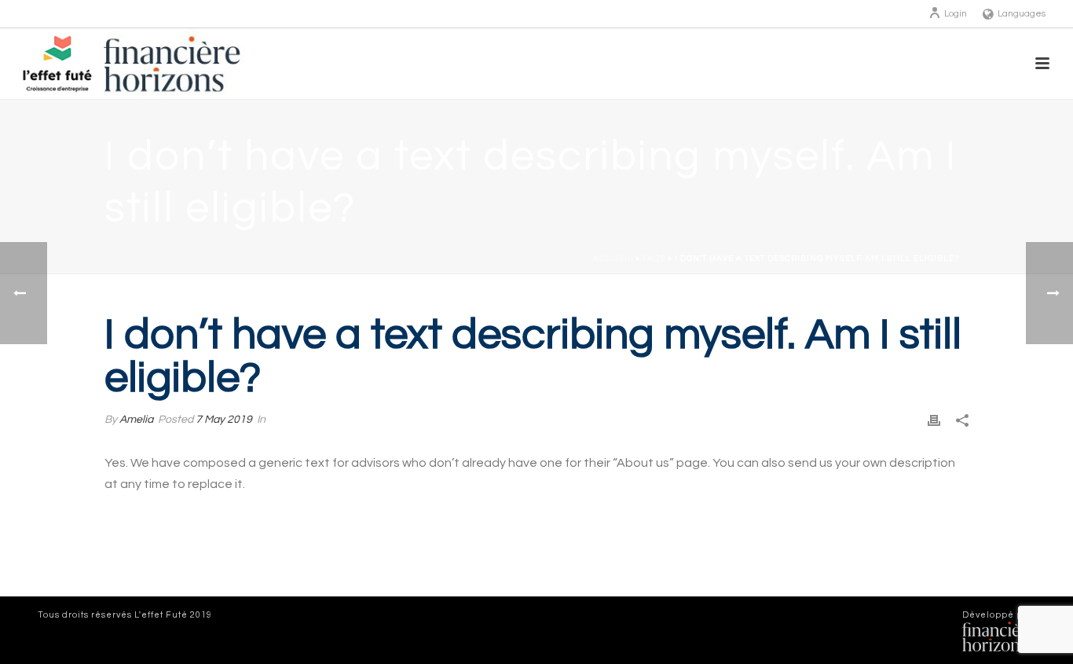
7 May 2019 (224, 419)
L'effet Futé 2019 (173, 615)
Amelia (136, 419)
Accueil (613, 258)
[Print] (934, 420)
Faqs (654, 258)
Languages (1022, 14)
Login (955, 14)
